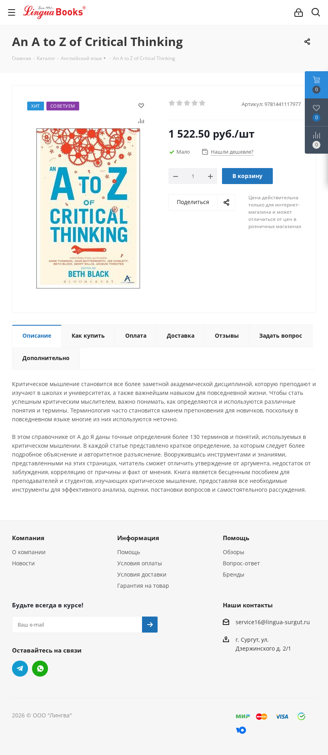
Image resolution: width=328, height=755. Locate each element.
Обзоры (233, 552)
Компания (28, 538)
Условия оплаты (139, 563)
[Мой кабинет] (298, 12)
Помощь (128, 552)
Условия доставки (141, 574)
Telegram (20, 669)
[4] (195, 103)
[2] (180, 103)
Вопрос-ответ (241, 563)
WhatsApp (40, 669)
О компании (29, 552)
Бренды (233, 574)
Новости (23, 563)
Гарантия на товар (143, 585)
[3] (187, 103)
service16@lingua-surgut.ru (273, 622)
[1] (172, 103)
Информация (138, 538)
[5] (202, 103)
